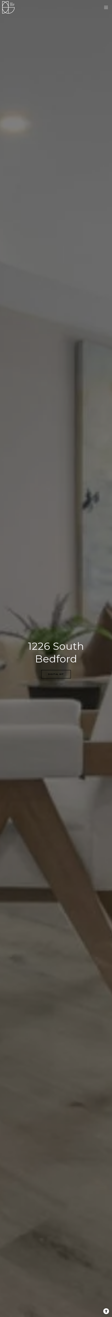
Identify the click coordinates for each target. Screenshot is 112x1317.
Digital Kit (56, 674)
